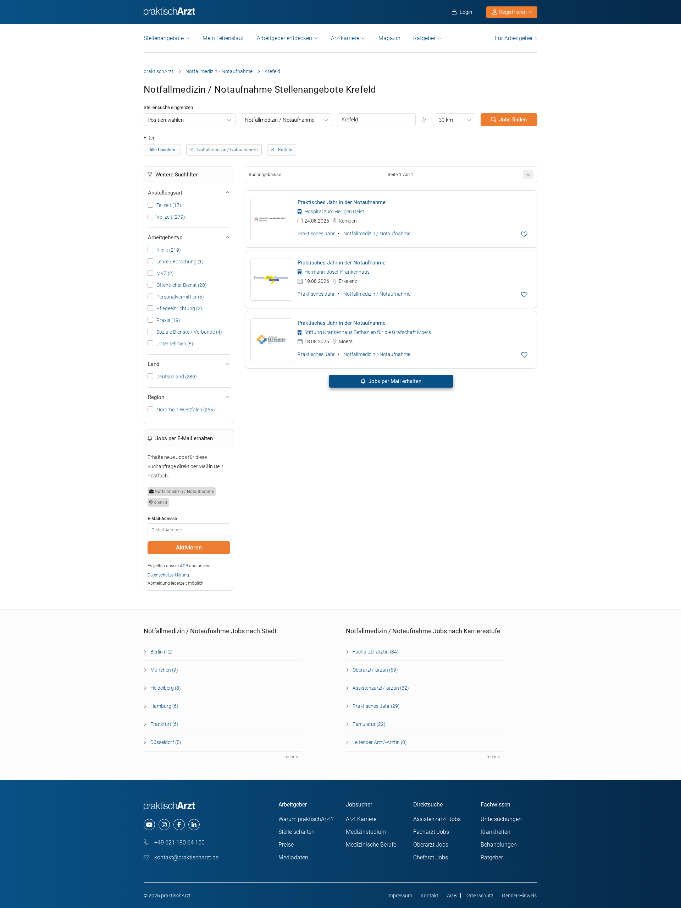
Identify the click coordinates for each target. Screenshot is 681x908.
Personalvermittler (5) (180, 297)
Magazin (389, 38)
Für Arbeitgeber (514, 38)
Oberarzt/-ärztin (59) (375, 670)
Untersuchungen (501, 819)
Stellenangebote (164, 38)
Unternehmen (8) (174, 343)
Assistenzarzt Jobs (437, 819)
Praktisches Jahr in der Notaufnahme (342, 202)
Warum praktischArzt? (305, 819)
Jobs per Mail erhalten (394, 381)
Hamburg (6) (164, 706)
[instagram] (164, 824)
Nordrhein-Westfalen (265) (185, 409)
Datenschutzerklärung (168, 575)
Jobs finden (513, 119)
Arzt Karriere (361, 819)
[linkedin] (194, 824)
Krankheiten (495, 831)
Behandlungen (499, 844)
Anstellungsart (165, 193)
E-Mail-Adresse (162, 518)
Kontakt (429, 895)
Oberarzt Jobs (430, 844)
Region (156, 397)
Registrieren (512, 12)
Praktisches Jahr (316, 233)
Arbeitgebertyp (165, 237)
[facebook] (179, 824)
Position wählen (166, 120)
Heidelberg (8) (165, 688)
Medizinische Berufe (371, 844)
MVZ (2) (165, 273)
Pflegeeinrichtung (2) (179, 308)
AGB (184, 565)
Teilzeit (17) (168, 205)
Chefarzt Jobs (430, 857)
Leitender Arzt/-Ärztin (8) (380, 742)
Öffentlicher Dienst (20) (181, 285)
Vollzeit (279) (170, 217)
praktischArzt (158, 71)
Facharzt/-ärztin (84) (376, 652)
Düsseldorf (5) (165, 742)
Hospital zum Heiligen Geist (333, 211)
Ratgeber (424, 38)
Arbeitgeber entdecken (284, 38)
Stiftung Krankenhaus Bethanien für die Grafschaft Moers (367, 332)
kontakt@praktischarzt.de (185, 857)
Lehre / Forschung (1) (180, 261)
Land (153, 364)
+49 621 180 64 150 (179, 842)
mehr (289, 756)
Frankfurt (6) (164, 724)
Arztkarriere (345, 38)
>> (528, 174)
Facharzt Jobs (431, 831)
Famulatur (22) (369, 724)
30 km (446, 120)
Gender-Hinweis (519, 895)
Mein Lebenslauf (223, 38)
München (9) (164, 670)
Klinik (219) (168, 250)
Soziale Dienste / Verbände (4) (189, 332)
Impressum (399, 895)
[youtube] (149, 824)
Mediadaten (293, 857)
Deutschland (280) (176, 376)
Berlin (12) (161, 652)
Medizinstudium (366, 831)
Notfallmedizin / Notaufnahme (219, 71)
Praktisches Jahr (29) (376, 706)
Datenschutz (479, 895)
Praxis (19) (168, 320)
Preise (286, 844)
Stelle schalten (296, 831)
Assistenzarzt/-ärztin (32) (381, 688)
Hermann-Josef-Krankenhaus (336, 272)
